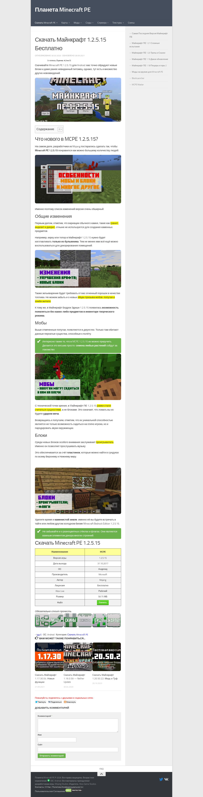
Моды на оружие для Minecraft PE (147, 72)
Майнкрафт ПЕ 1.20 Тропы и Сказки (148, 53)
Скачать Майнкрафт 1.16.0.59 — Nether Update (74, 678)
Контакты (39, 787)
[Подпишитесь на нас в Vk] (166, 779)
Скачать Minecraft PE (45, 22)
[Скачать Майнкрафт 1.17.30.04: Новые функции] (49, 657)
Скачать (103, 602)
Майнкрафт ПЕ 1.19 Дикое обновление (150, 59)
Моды (77, 22)
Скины (131, 22)
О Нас (48, 787)
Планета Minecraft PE (62, 9)
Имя (40, 735)
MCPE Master (138, 84)
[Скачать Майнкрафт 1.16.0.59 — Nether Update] (78, 657)
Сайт (40, 744)
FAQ (102, 769)
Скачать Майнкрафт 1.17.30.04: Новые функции (45, 678)
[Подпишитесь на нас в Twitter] (161, 779)
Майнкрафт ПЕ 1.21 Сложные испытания (144, 45)
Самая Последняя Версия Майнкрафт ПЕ (148, 35)
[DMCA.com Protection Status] (73, 791)
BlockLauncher (138, 78)
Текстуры (117, 22)
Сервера (101, 22)
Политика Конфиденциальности (67, 787)
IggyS (39, 634)
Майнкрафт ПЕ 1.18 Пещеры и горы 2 (149, 65)
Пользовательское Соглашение (50, 791)
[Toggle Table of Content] (59, 129)
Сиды (88, 22)
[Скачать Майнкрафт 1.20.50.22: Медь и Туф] (106, 657)
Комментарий (45, 716)
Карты (64, 22)
